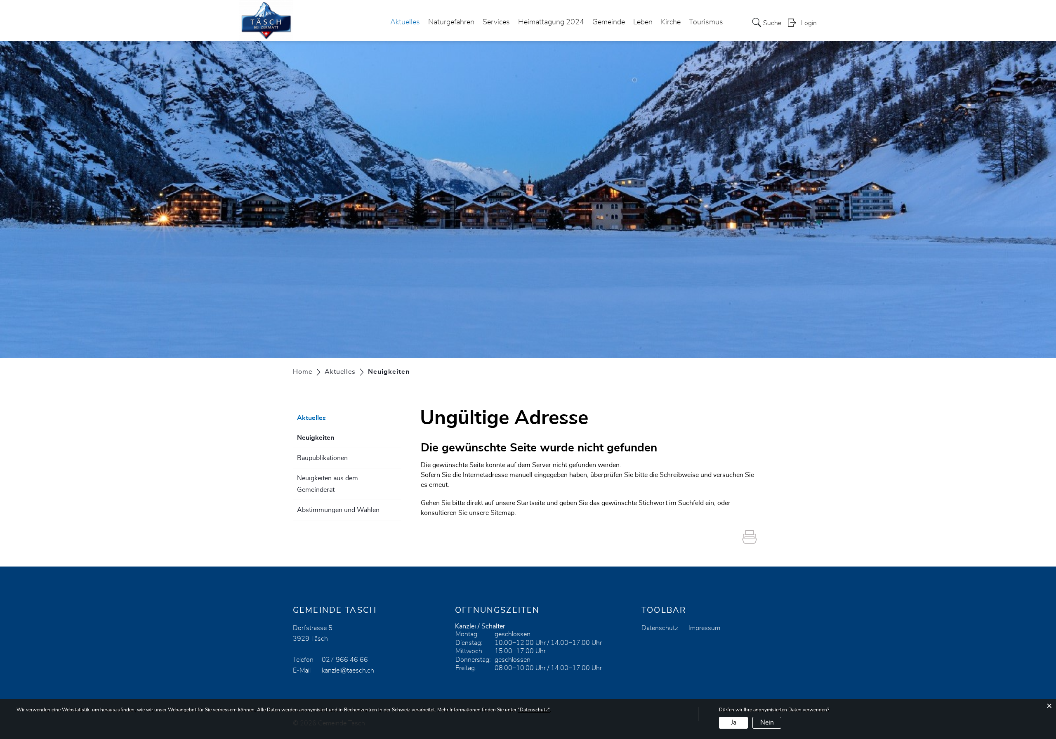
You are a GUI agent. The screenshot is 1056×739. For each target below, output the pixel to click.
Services (496, 22)
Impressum (704, 628)
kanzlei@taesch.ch (348, 670)
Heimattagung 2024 (551, 22)
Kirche (671, 22)
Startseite (531, 503)
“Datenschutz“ (533, 709)
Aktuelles (405, 22)
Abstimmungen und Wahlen (338, 510)
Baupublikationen (322, 458)
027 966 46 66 (345, 659)
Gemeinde (608, 22)
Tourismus (706, 22)
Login (809, 23)
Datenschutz (659, 628)
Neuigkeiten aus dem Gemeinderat (327, 484)
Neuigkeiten (336, 437)
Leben (643, 22)
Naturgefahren (451, 22)
